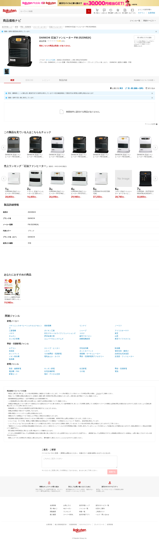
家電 (16, 27)
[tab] (12, 80)
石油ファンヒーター (56, 27)
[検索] (88, 11)
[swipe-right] (155, 148)
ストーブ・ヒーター (40, 27)
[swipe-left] (4, 148)
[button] (104, 11)
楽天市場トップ (7, 27)
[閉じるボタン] (156, 32)
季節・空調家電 (25, 27)
